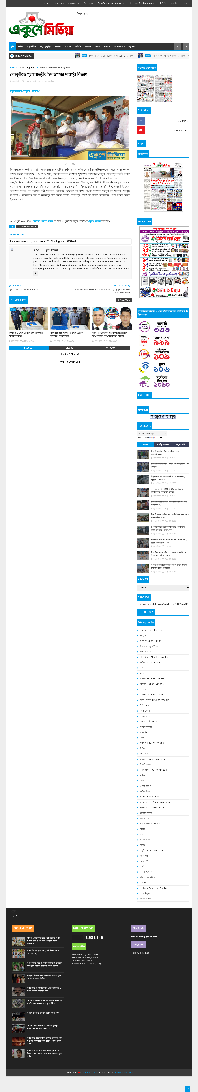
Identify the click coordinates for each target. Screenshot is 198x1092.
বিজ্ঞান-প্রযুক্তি (146, 872)
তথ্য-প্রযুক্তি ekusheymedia (155, 802)
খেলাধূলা (88, 46)
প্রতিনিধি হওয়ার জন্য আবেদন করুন (66, 3)
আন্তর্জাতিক (31, 46)
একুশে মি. (174, 3)
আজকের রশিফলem (148, 721)
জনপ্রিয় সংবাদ (163, 444)
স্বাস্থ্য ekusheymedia (152, 807)
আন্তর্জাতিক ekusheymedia (154, 657)
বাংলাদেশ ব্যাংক (146, 898)
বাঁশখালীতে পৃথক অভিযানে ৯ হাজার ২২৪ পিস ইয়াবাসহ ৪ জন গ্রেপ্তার (152, 56)
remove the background (142, 3)
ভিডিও (142, 845)
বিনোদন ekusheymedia (152, 678)
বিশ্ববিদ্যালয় (145, 764)
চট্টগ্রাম (60, 56)
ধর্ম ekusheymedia (150, 796)
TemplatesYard (90, 1073)
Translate (160, 437)
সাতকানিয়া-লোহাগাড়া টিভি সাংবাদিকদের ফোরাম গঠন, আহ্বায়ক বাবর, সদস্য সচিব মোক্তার (109, 334)
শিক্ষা (142, 737)
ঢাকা (142, 667)
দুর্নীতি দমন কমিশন (147, 877)
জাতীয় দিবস (145, 791)
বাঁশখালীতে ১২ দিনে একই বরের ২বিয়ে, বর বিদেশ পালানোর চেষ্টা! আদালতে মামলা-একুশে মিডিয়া (44, 1053)
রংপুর (142, 673)
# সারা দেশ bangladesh (27, 226)
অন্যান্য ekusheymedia (152, 759)
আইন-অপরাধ (119, 46)
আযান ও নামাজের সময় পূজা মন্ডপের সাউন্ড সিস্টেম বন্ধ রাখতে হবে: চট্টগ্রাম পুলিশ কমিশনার (43, 941)
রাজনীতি (58, 46)
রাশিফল (98, 46)
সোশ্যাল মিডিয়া (146, 813)
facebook (88, 3)
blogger (28, 347)
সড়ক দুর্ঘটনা (145, 711)
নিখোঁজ (143, 866)
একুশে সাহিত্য (146, 839)
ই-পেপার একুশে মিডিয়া (149, 646)
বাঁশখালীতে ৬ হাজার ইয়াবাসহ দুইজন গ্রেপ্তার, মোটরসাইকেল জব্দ (86, 56)
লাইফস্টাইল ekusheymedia (154, 770)
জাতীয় (20, 46)
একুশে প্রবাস (145, 786)
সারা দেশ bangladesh (27, 67)
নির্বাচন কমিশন (146, 727)
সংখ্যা (185, 3)
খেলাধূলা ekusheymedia (152, 684)
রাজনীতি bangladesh (151, 641)
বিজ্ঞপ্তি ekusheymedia (152, 694)
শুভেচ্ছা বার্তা (145, 818)
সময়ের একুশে (145, 716)
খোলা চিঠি (144, 861)
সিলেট (142, 780)
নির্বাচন (143, 748)
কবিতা (142, 775)
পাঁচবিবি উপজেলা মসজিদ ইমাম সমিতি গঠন (43, 1013)
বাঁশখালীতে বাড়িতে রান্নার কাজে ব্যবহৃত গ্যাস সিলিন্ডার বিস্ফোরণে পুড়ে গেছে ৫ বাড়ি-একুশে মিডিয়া (45, 1041)
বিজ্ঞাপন (143, 882)
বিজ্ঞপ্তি (107, 46)
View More (125, 299)
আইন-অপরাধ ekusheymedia (155, 700)
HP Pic (163, 3)
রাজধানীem (145, 732)
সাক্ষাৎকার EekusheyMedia (153, 888)
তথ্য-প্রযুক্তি (45, 46)
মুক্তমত (131, 46)
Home (46, 3)
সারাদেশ (68, 46)
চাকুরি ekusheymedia (151, 850)
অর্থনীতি (78, 46)
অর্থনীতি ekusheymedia (152, 743)
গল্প (141, 834)
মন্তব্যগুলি (180, 444)
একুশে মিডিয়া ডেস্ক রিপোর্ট (151, 823)
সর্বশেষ (145, 444)
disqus (69, 347)
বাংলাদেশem (145, 651)
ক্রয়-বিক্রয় (145, 893)
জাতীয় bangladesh (150, 662)
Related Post (18, 300)
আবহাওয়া (144, 856)
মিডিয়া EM (144, 705)
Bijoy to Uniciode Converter (111, 3)
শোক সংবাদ (144, 753)
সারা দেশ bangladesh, (47, 81)
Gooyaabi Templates (123, 1073)
